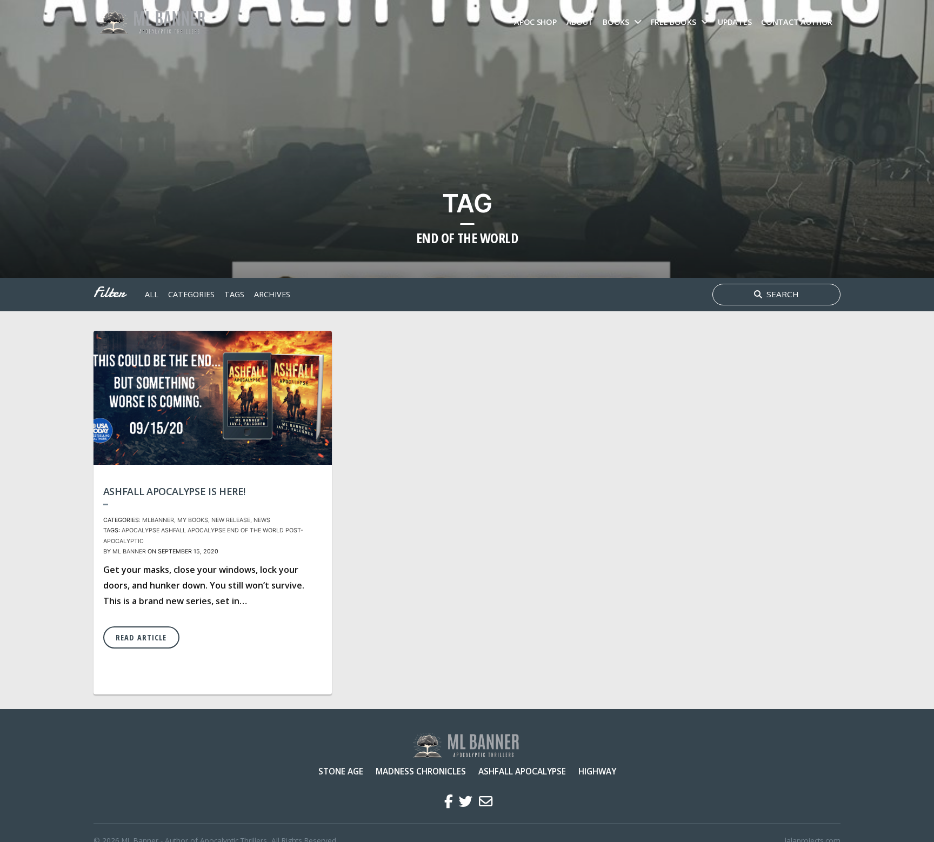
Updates (734, 22)
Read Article (141, 637)
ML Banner (129, 551)
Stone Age (340, 771)
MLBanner (158, 520)
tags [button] (234, 294)
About (579, 22)
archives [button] (272, 294)
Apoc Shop (535, 22)
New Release (230, 520)
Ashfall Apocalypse (522, 771)
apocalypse (140, 530)
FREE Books (673, 22)
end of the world (255, 530)
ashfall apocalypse (193, 530)
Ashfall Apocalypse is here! (174, 491)
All (151, 294)
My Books (192, 520)
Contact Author (796, 22)
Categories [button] (191, 294)
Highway (597, 771)
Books (616, 22)
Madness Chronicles (421, 771)
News (261, 520)
